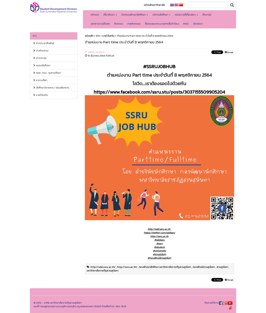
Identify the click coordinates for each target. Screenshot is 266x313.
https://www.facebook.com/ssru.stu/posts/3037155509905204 (159, 91)
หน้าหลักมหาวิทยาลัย (154, 5)
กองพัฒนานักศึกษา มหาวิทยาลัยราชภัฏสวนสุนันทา (165, 267)
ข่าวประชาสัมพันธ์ (44, 43)
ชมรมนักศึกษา (42, 65)
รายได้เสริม (41, 95)
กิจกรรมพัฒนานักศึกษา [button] (133, 15)
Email (230, 52)
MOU (186, 24)
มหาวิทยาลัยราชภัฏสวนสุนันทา (102, 271)
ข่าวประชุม (41, 58)
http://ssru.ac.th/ (127, 267)
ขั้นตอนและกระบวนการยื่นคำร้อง (162, 24)
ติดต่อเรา (198, 24)
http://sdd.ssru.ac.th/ (103, 267)
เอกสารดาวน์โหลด (100, 24)
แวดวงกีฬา (41, 80)
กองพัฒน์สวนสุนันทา (204, 267)
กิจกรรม (118, 24)
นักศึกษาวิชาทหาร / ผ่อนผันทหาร (52, 88)
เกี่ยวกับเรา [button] (109, 15)
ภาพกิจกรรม (133, 24)
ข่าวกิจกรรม (41, 51)
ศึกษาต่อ (206, 15)
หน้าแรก (95, 15)
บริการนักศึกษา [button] (160, 15)
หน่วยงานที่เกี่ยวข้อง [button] (185, 15)
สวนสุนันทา (222, 267)
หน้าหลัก (89, 36)
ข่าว (35, 36)
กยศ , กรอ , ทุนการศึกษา (48, 73)
